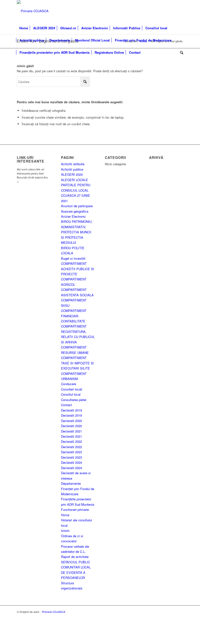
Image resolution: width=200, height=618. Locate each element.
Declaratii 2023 (71, 452)
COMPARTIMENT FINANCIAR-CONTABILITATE (74, 315)
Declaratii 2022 (71, 441)
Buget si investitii (73, 258)
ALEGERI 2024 (72, 174)
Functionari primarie (75, 509)
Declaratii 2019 (71, 410)
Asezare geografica (74, 211)
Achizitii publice (72, 169)
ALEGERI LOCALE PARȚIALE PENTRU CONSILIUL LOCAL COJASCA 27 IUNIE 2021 (75, 190)
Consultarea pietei (73, 399)
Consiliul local (70, 394)
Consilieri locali (71, 389)
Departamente (71, 483)
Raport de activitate (75, 556)
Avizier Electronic (73, 216)
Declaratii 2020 (71, 420)
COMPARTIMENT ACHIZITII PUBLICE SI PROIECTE (77, 268)
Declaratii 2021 (71, 431)
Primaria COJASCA (53, 612)
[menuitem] (23, 28)
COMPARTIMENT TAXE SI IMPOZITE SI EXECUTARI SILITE (77, 363)
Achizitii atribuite (72, 164)
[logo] (33, 11)
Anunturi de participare (77, 206)
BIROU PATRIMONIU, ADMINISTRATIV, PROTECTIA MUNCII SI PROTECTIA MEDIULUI (76, 232)
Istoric (65, 530)
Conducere (68, 383)
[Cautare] (180, 52)
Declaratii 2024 (71, 462)
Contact (66, 404)
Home (65, 515)
